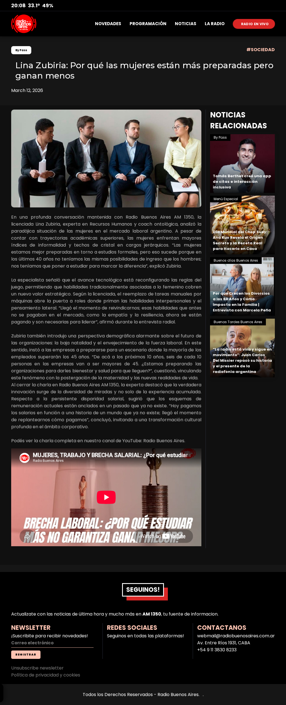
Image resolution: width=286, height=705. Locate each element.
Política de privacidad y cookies (45, 675)
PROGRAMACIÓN (148, 24)
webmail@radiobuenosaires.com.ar (236, 636)
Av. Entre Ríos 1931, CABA (223, 643)
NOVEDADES (108, 24)
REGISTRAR (25, 654)
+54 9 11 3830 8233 (217, 650)
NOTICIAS (185, 24)
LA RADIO (215, 24)
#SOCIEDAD (260, 49)
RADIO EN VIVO (255, 23)
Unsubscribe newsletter (37, 668)
